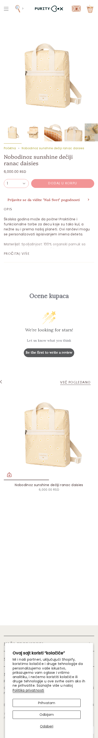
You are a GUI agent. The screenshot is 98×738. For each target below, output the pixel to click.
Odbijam (46, 714)
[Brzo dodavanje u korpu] (9, 474)
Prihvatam (46, 703)
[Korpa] (90, 8)
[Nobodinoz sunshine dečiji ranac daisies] (49, 434)
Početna (10, 148)
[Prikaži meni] (6, 8)
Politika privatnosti (28, 690)
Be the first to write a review (49, 352)
